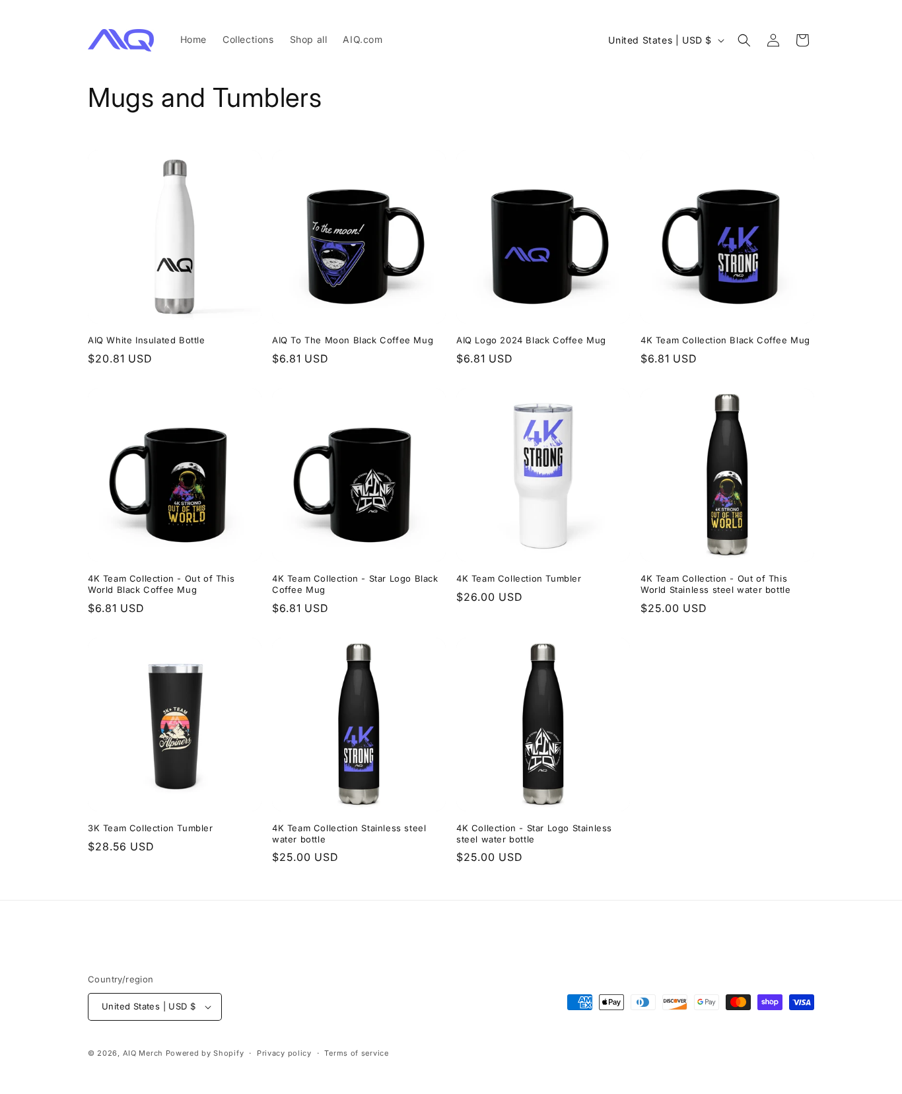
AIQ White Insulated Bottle (146, 340)
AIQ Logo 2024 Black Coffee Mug (531, 340)
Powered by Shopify (205, 1053)
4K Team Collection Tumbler (519, 578)
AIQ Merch (143, 1053)
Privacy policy (284, 1053)
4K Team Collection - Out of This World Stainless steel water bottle (715, 584)
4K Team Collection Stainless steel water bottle (349, 833)
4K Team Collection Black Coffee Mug (725, 340)
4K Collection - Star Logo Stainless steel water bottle (534, 833)
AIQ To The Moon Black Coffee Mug (352, 340)
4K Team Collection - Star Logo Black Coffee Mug (355, 584)
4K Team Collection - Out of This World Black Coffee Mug (161, 584)
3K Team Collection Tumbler (150, 828)
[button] (744, 40)
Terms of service (356, 1053)
